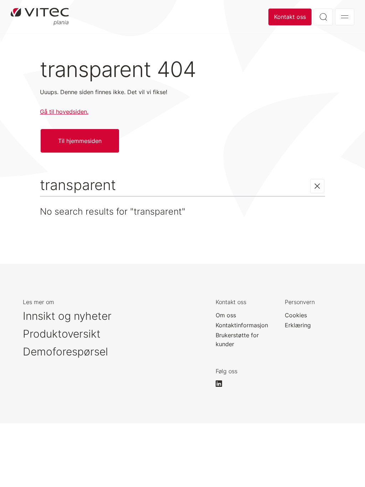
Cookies (296, 315)
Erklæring (298, 325)
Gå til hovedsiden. (64, 111)
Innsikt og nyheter (67, 315)
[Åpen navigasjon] (344, 17)
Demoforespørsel (65, 351)
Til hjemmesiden (80, 140)
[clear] (317, 186)
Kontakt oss (290, 16)
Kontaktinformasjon (242, 325)
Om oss (226, 315)
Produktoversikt (62, 333)
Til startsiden (40, 16)
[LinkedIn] (222, 383)
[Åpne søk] (323, 17)
